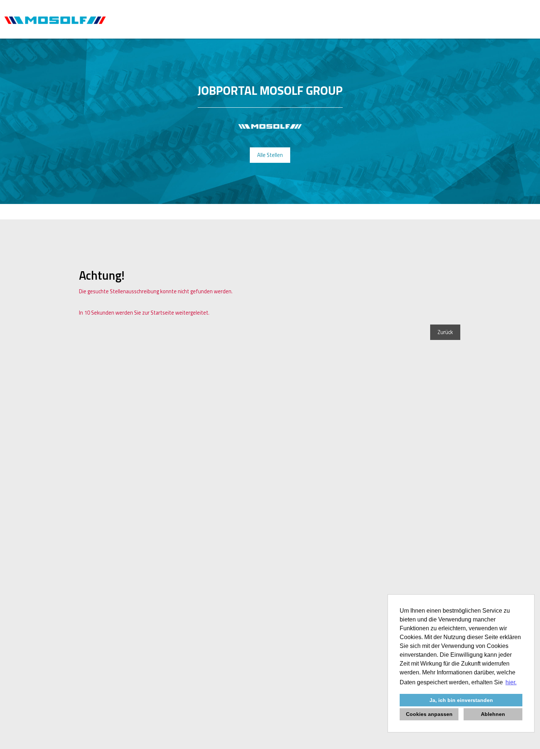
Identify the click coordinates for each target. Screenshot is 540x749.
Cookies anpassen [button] (429, 714)
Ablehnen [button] (493, 714)
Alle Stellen (270, 155)
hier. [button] (510, 682)
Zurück (445, 332)
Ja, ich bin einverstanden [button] (461, 700)
